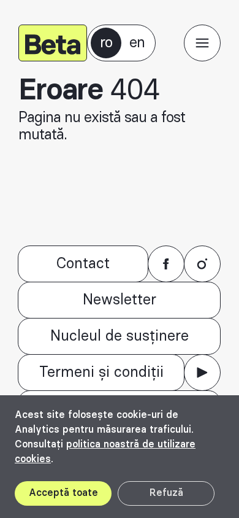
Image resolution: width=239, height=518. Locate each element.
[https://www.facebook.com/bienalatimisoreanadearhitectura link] (166, 263)
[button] (202, 43)
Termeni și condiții (101, 372)
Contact (83, 264)
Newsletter (119, 300)
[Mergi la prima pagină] (52, 43)
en (137, 43)
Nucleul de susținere (119, 336)
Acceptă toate (63, 493)
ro (106, 43)
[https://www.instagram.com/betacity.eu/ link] (202, 263)
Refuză (166, 493)
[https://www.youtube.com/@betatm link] (202, 372)
